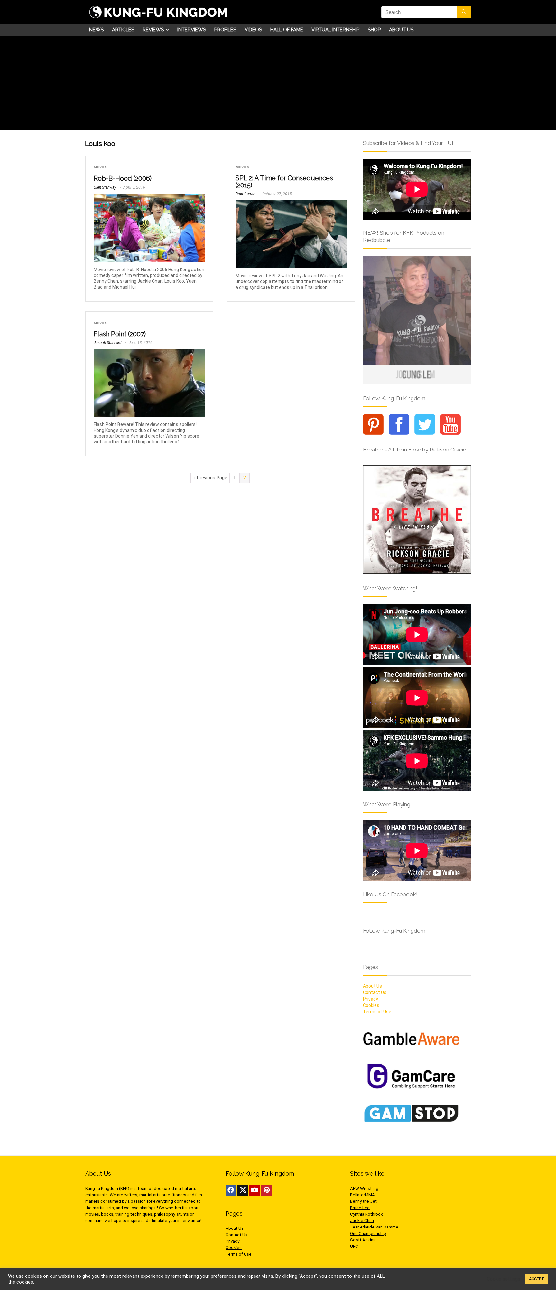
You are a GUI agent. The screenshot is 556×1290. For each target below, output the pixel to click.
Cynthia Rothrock (366, 1214)
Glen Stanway (105, 187)
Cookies (371, 1005)
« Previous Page (210, 477)
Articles (123, 30)
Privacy (370, 998)
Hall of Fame (286, 30)
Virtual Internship (335, 30)
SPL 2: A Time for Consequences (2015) (284, 181)
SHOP (374, 30)
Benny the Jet (363, 1201)
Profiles (225, 30)
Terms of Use (377, 1011)
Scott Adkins (362, 1240)
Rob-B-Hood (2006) (123, 178)
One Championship (368, 1233)
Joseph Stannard (108, 342)
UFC (354, 1246)
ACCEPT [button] (536, 1278)
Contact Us (374, 992)
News (96, 30)
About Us (401, 30)
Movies (100, 167)
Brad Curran (245, 194)
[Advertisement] (278, 85)
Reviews (153, 30)
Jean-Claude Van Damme (374, 1227)
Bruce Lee (360, 1207)
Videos (253, 30)
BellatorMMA (362, 1194)
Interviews (191, 30)
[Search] (464, 12)
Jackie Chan (362, 1220)
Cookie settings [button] (503, 1279)
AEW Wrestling (364, 1188)
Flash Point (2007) (120, 334)
